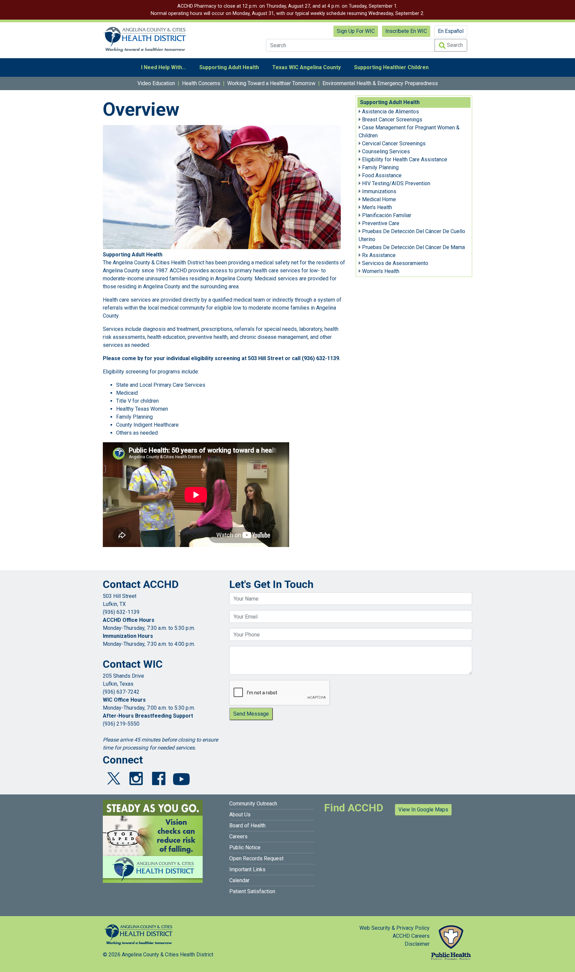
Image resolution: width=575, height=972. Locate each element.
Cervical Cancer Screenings (394, 143)
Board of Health (247, 825)
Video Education (156, 83)
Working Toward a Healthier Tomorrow (271, 83)
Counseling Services (386, 151)
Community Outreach (253, 803)
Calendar (239, 880)
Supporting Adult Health (229, 67)
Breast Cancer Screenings (392, 119)
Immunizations (379, 191)
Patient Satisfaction (252, 891)
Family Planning (380, 167)
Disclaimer (417, 944)
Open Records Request (256, 858)
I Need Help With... (163, 67)
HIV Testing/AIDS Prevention (396, 183)
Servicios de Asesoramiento (395, 263)
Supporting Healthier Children (391, 67)
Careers (238, 836)
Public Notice (245, 847)
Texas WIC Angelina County (306, 67)
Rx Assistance (379, 255)
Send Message (251, 714)
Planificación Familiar (386, 215)
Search (454, 45)
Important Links (247, 869)
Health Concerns (201, 83)
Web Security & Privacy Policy (394, 928)
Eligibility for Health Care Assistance (404, 159)
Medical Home (379, 199)
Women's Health (380, 271)
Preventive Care (380, 223)
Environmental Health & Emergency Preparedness (380, 83)
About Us (240, 814)
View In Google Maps (423, 809)
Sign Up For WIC (356, 31)
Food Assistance (382, 175)
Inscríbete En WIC (406, 31)
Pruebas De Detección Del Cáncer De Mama (413, 247)
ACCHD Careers (411, 936)
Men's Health (377, 207)
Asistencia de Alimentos (390, 111)
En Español (451, 31)
